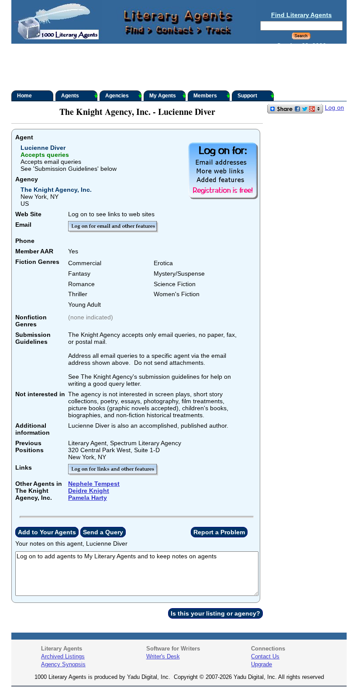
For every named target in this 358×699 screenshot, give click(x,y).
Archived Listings (63, 656)
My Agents (162, 96)
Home (24, 96)
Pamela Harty (87, 497)
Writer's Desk (163, 656)
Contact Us (265, 656)
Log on (334, 107)
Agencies (117, 96)
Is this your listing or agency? (215, 613)
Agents (70, 96)
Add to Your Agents (47, 532)
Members (205, 96)
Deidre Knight (88, 490)
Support (247, 96)
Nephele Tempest (94, 483)
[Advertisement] (179, 67)
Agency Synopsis (63, 664)
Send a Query (103, 532)
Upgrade (261, 664)
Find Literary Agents (301, 14)
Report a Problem (219, 532)
